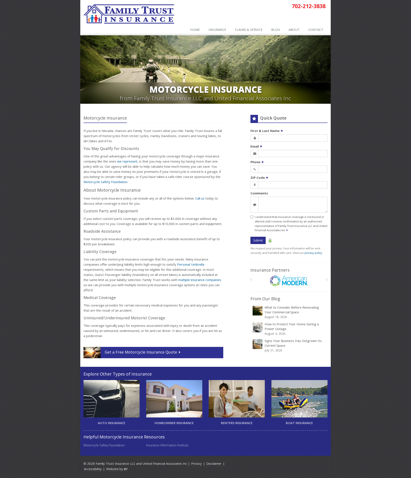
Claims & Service (249, 29)
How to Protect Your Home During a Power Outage (292, 329)
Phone (257, 162)
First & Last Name (266, 131)
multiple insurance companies (199, 280)
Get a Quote (141, 352)
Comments (259, 193)
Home (195, 29)
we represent (127, 161)
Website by (117, 469)
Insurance (217, 29)
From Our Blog (265, 299)
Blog (275, 29)
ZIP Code (259, 177)
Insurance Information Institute (167, 445)
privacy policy (313, 253)
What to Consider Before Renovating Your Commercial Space (292, 312)
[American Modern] (289, 281)
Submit (258, 240)
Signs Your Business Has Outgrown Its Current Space (293, 345)
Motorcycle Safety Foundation (105, 182)
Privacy (196, 463)
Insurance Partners (270, 270)
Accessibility (93, 469)
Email (256, 146)
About (294, 29)
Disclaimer (214, 463)
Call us (199, 198)
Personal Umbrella (190, 264)
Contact (315, 29)
